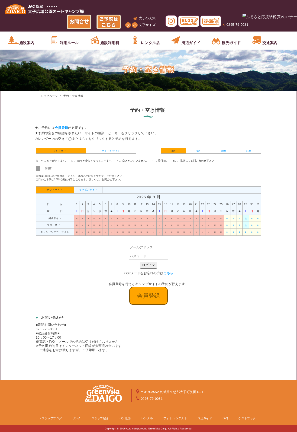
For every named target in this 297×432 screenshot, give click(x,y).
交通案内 (270, 43)
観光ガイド (231, 43)
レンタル (147, 418)
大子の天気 (147, 18)
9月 (199, 150)
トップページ (49, 96)
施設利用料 (109, 43)
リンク (76, 418)
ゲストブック (247, 418)
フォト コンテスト (175, 418)
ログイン (148, 265)
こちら (168, 273)
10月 (223, 150)
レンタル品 (150, 43)
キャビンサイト (111, 150)
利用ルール (69, 43)
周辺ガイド (190, 43)
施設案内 (26, 43)
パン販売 (125, 418)
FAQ (225, 418)
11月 (249, 150)
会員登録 (61, 128)
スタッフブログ (52, 418)
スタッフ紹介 (100, 418)
